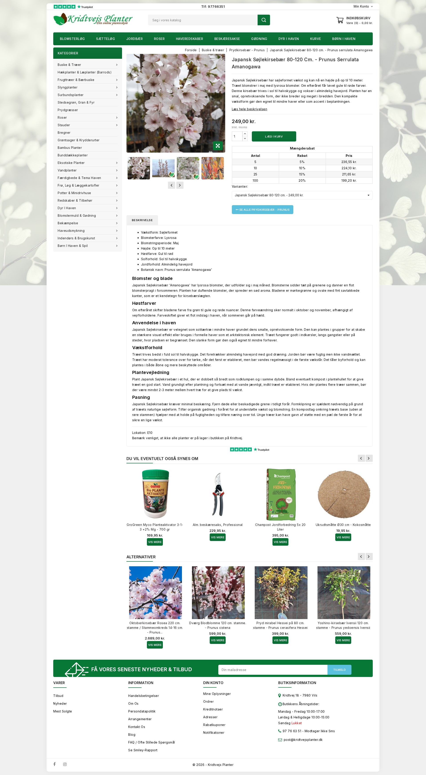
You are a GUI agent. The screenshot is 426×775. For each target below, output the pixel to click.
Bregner (64, 132)
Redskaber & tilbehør (75, 200)
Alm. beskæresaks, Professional (218, 525)
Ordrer (208, 701)
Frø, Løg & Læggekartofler (78, 185)
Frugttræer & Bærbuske (76, 80)
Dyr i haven (288, 39)
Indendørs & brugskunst (76, 238)
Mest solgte (62, 711)
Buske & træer (69, 65)
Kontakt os (136, 727)
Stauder (64, 125)
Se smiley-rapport (143, 750)
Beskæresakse (227, 39)
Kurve (315, 39)
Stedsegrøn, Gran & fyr (76, 102)
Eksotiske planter (71, 163)
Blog (131, 734)
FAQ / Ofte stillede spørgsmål (151, 742)
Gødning (259, 39)
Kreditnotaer (213, 709)
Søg (264, 20)
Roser (159, 39)
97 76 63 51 (291, 731)
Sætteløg (105, 39)
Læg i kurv (274, 136)
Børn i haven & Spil (73, 246)
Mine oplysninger (217, 694)
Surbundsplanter (71, 95)
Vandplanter (67, 170)
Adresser (210, 717)
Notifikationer (213, 732)
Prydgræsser (68, 110)
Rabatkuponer (214, 725)
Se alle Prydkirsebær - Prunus (264, 209)
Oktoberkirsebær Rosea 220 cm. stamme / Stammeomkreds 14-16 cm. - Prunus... (155, 627)
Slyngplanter (67, 87)
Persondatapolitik (142, 711)
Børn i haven (343, 39)
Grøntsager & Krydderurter (79, 140)
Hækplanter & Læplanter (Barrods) (85, 72)
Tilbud (58, 696)
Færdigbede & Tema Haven (79, 178)
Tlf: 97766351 (213, 6)
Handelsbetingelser (143, 696)
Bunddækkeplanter (73, 155)
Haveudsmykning (71, 230)
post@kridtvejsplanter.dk (303, 740)
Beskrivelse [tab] (142, 220)
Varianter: (240, 186)
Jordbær (134, 39)
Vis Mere (155, 542)
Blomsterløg (72, 39)
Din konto (213, 683)
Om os (133, 703)
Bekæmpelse (68, 223)
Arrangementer (140, 719)
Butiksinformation (297, 683)
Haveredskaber (189, 39)
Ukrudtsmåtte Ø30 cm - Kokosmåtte (343, 525)
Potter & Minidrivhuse (74, 193)
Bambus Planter (70, 147)
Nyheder (60, 703)
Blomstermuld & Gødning (77, 215)
